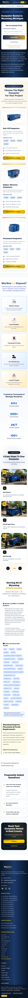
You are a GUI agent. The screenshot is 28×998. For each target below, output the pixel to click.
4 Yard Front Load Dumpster (7, 912)
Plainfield (15, 691)
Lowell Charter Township (12, 685)
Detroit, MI (3, 935)
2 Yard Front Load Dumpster (7, 910)
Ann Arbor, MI (4, 943)
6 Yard (18, 249)
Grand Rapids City (9, 675)
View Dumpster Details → (14, 158)
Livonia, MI (3, 950)
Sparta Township (16, 698)
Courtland (19, 665)
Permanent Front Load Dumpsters (9, 927)
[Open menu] (26, 2)
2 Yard (5, 249)
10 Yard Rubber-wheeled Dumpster (9, 896)
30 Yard (19, 140)
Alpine (19, 649)
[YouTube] (2, 888)
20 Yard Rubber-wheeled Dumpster (9, 898)
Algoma (12, 649)
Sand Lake (16, 695)
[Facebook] (6, 888)
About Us (3, 966)
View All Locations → (6, 958)
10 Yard (6, 140)
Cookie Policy (4, 975)
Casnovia (15, 662)
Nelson (16, 688)
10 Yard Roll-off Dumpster (7, 902)
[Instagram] (9, 888)
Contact (3, 970)
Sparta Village (8, 701)
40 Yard (6, 144)
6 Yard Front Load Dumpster (7, 914)
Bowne (6, 652)
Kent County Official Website (11, 752)
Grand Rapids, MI (5, 937)
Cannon (20, 659)
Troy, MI (3, 952)
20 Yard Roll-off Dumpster (7, 904)
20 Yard (13, 140)
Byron (13, 652)
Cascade (6, 662)
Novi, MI (3, 954)
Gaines (20, 668)
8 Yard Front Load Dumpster (7, 916)
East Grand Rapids (9, 668)
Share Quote (15, 42)
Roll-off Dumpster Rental (7, 923)
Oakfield (6, 691)
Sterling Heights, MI (5, 941)
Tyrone (6, 704)
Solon (6, 698)
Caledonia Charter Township (12, 655)
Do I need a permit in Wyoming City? (10, 763)
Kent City (7, 681)
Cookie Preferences (5, 979)
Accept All (4, 995)
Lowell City (7, 688)
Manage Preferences (6, 993)
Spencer (18, 701)
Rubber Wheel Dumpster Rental (8, 925)
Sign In (22, 2)
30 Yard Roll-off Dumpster (7, 906)
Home (2, 6)
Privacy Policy (4, 972)
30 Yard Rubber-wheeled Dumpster (9, 900)
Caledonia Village (9, 659)
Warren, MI (3, 939)
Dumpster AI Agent (5, 968)
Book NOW (14, 37)
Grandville (7, 678)
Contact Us (14, 846)
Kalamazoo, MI (4, 956)
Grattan (16, 678)
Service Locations (10, 6)
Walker (6, 708)
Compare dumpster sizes (7, 765)
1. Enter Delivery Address (9, 28)
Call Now (14, 841)
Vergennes (15, 704)
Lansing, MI (3, 945)
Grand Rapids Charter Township (13, 672)
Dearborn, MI (4, 949)
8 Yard (5, 252)
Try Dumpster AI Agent (14, 47)
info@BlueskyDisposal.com (9, 880)
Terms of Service (5, 977)
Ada (5, 649)
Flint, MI (3, 947)
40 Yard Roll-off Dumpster (7, 908)
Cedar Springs (8, 665)
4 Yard (11, 249)
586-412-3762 (7, 878)
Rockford (7, 695)
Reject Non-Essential (17, 993)
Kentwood (16, 681)
